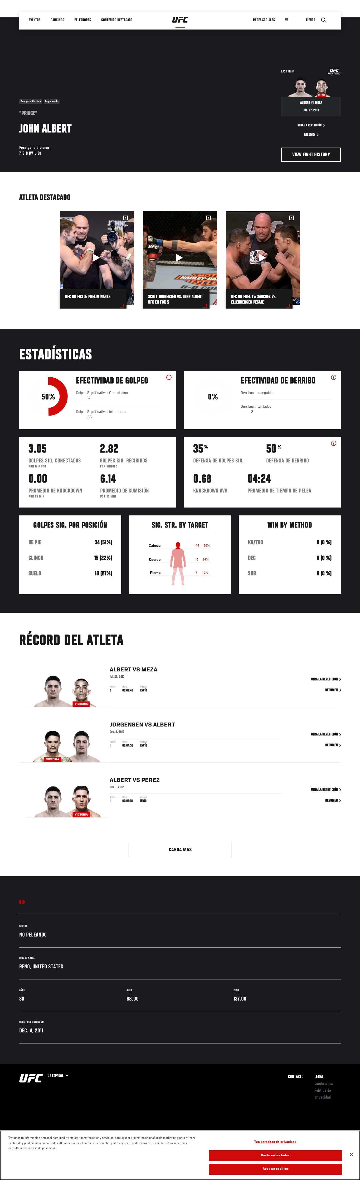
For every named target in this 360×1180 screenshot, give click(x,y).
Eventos (34, 20)
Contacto (296, 1077)
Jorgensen (126, 725)
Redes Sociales (264, 20)
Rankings (57, 20)
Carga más (180, 850)
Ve (286, 20)
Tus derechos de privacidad (275, 1142)
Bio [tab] (22, 902)
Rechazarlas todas (275, 1155)
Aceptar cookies (275, 1169)
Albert (120, 670)
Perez (150, 780)
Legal (318, 1077)
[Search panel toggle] (323, 20)
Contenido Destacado (117, 20)
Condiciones (323, 1083)
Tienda (310, 20)
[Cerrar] (351, 1154)
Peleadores (82, 20)
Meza (149, 670)
